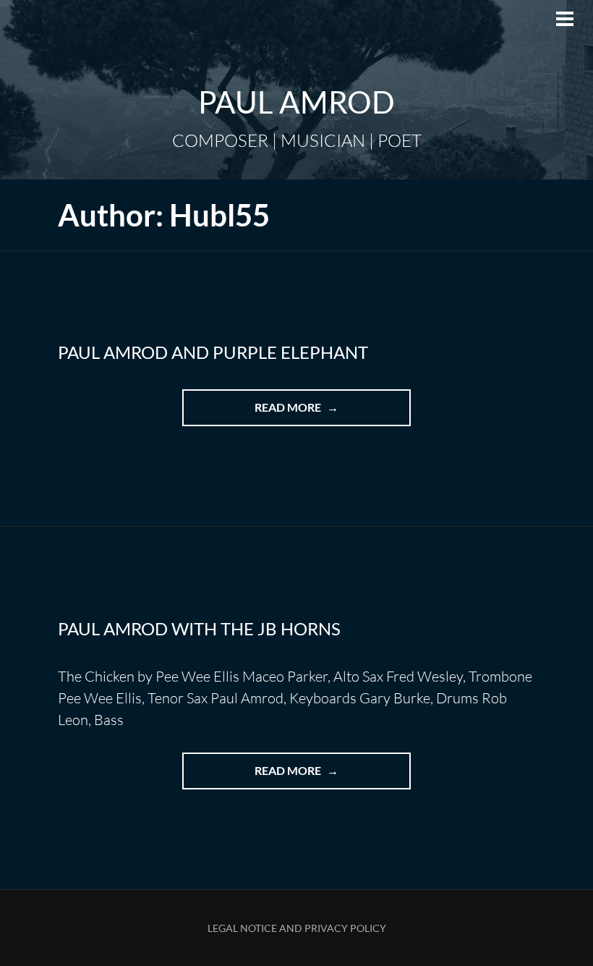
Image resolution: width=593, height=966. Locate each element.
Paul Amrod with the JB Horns (199, 628)
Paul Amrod (296, 102)
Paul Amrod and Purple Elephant (213, 352)
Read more (320, 413)
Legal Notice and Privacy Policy (297, 928)
